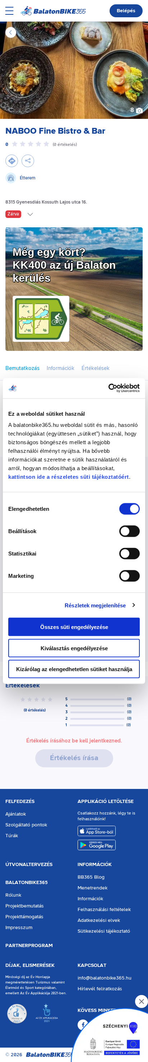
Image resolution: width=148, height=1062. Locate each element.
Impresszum (18, 927)
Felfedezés (19, 801)
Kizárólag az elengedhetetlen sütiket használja (74, 669)
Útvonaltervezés (28, 864)
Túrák (11, 836)
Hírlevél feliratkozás (100, 989)
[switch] (129, 531)
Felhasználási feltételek (104, 909)
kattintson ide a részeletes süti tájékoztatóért (68, 477)
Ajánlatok (15, 814)
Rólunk (13, 895)
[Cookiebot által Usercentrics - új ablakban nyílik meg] (108, 388)
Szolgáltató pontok (26, 825)
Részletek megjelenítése (95, 605)
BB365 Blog (91, 877)
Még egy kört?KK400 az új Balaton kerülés (64, 265)
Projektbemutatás (24, 906)
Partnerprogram (29, 945)
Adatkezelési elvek (99, 920)
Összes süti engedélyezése (74, 627)
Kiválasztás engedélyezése (74, 648)
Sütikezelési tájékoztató (104, 931)
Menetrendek (92, 888)
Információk (95, 864)
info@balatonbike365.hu (104, 978)
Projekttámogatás (24, 917)
